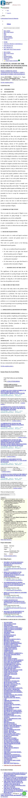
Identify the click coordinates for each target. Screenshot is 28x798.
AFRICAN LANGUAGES (11, 626)
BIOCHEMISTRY (9, 636)
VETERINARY (8, 759)
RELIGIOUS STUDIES (10, 738)
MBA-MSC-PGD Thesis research (12, 49)
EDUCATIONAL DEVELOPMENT (13, 660)
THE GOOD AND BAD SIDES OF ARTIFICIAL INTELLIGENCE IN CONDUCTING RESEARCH (13, 783)
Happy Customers (8, 37)
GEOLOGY (7, 679)
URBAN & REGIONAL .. (11, 757)
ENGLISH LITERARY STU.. (12, 663)
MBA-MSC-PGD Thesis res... (11, 763)
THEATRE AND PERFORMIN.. (13, 752)
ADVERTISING (8, 625)
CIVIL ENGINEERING (10, 647)
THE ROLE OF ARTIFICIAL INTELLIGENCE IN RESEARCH (13, 789)
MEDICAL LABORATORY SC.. (13, 713)
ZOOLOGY (7, 761)
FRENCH (6, 675)
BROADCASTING (9, 640)
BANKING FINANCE (10, 635)
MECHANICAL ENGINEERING (13, 711)
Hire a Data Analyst (8, 32)
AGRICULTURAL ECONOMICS (13, 628)
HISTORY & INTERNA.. (11, 685)
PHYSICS (6, 721)
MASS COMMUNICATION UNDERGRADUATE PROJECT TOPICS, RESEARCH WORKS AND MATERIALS (13, 72)
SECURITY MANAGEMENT (12, 742)
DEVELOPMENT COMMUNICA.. (13, 653)
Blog (5, 33)
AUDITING (7, 633)
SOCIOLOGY (7, 745)
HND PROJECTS (8, 45)
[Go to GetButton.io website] (24, 796)
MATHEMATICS (8, 708)
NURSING (7, 717)
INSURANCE (7, 693)
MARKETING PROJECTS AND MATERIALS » (14, 597)
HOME (5, 42)
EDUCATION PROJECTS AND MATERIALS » (14, 580)
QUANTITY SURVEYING (11, 735)
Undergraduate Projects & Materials (9, 18)
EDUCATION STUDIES (10, 658)
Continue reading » (16, 420)
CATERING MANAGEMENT (12, 646)
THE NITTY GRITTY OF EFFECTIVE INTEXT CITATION (14, 786)
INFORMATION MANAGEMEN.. (13, 692)
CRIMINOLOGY (8, 650)
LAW (5, 699)
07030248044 (5, 7)
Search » (3, 497)
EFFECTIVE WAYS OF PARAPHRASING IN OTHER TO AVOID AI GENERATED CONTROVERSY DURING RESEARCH (15, 778)
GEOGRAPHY (8, 676)
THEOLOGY (7, 753)
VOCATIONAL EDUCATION (12, 760)
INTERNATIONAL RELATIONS (13, 695)
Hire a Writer (7, 30)
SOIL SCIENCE (8, 746)
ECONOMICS (8, 656)
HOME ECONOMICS (10, 686)
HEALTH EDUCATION (10, 682)
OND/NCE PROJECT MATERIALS (13, 43)
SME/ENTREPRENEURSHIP (12, 743)
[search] (19, 28)
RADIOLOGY (8, 736)
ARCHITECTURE (9, 632)
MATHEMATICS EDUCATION (12, 710)
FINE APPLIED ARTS (10, 668)
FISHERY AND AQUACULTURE (13, 669)
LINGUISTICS (8, 702)
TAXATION (7, 750)
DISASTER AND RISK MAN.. (12, 654)
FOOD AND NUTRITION (11, 671)
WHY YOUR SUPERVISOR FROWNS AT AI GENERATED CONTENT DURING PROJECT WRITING (15, 774)
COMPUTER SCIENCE (10, 649)
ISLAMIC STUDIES (9, 696)
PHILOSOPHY (8, 720)
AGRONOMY (7, 630)
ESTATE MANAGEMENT (11, 665)
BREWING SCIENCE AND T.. (12, 639)
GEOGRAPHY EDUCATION (12, 678)
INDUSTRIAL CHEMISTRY (12, 689)
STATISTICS (7, 749)
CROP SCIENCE (8, 651)
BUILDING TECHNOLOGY (12, 642)
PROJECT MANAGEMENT (12, 727)
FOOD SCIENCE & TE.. (10, 672)
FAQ (8, 10)
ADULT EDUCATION (10, 624)
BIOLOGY (7, 637)
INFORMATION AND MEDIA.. (12, 690)
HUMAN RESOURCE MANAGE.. (13, 688)
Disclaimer (5, 796)
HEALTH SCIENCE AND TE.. (12, 683)
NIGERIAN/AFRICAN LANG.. (12, 715)
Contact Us (9, 13)
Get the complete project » (7, 82)
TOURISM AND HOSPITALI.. (12, 754)
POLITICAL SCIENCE (10, 724)
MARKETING (8, 706)
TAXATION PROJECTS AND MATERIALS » (14, 590)
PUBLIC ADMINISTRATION (12, 729)
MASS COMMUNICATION (11, 707)
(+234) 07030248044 (13, 381)
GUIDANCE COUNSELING (11, 681)
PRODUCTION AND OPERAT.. (12, 725)
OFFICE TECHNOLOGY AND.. (12, 718)
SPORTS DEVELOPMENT (11, 747)
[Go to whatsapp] (24, 793)
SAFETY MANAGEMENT (11, 739)
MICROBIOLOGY (9, 714)
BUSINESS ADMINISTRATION (13, 643)
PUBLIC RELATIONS (10, 732)
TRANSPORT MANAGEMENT (12, 756)
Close (9, 24)
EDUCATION (7, 657)
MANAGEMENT (8, 703)
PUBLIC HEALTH (9, 731)
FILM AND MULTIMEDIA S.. (12, 667)
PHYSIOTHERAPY (9, 722)
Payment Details (8, 36)
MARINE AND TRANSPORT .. (12, 704)
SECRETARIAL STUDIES (11, 741)
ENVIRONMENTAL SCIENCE (12, 664)
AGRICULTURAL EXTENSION (13, 629)
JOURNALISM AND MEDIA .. (12, 697)
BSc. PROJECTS (8, 47)
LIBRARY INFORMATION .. (12, 700)
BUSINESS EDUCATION (11, 644)
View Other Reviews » (6, 539)
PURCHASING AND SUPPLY (12, 734)
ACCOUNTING (8, 622)
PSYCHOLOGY (8, 728)
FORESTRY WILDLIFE (10, 674)
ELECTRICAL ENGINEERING (13, 661)
